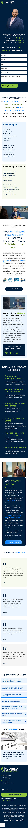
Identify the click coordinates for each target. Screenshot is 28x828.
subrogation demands (15, 517)
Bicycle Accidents (7, 131)
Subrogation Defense (8, 191)
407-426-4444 (11, 353)
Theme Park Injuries (8, 152)
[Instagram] (7, 789)
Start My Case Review (9, 86)
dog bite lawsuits (9, 515)
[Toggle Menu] (25, 2)
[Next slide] (26, 748)
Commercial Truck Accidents (10, 136)
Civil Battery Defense (8, 178)
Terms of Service (20, 820)
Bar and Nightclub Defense (9, 171)
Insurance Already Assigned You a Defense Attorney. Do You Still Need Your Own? (13, 754)
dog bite (14, 500)
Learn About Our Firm (14, 289)
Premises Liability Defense (9, 184)
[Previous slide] (2, 748)
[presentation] (14, 741)
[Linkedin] (11, 789)
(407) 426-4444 (7, 800)
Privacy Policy (12, 820)
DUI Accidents (6, 140)
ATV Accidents (6, 129)
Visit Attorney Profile (13, 542)
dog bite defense (7, 260)
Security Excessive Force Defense (11, 189)
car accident (8, 500)
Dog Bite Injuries (7, 138)
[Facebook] (3, 789)
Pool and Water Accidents (9, 150)
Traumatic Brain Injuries (8, 154)
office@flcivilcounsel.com (8, 783)
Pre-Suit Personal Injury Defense (11, 187)
